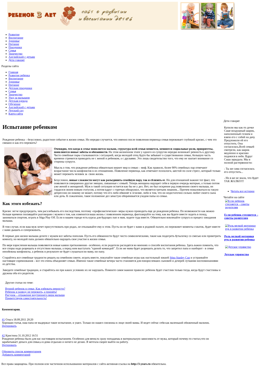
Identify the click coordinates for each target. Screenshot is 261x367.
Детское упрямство (236, 254)
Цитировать (9, 325)
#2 (3, 335)
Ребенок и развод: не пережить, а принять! (31, 291)
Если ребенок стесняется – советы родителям (241, 216)
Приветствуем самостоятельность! (26, 298)
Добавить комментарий (16, 354)
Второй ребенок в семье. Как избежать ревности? (35, 288)
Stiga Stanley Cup (180, 257)
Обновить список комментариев (21, 351)
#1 (3, 319)
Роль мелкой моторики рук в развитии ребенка (239, 238)
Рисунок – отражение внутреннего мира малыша (35, 295)
